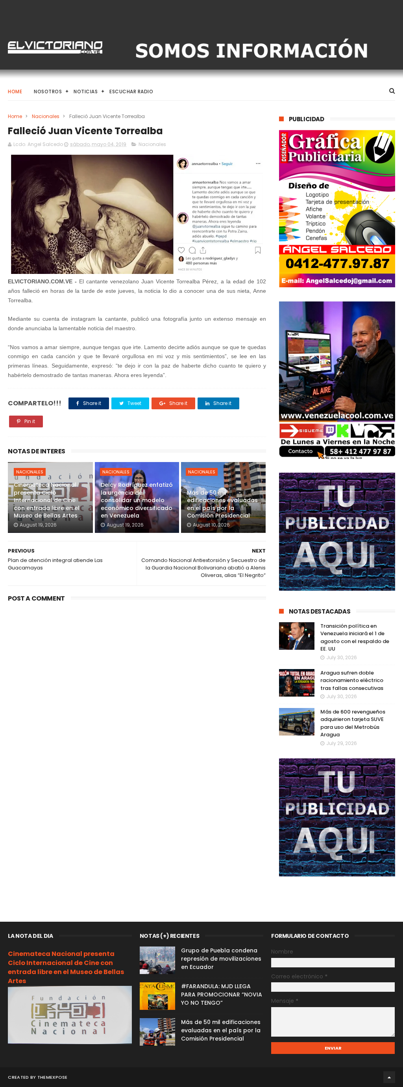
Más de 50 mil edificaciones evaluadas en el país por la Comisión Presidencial (222, 504)
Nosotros (48, 91)
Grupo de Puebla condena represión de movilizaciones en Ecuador (221, 959)
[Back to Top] (389, 1077)
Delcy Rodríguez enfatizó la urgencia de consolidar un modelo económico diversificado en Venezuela (137, 500)
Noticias (86, 91)
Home (15, 91)
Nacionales (45, 116)
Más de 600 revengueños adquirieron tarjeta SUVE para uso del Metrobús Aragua (352, 723)
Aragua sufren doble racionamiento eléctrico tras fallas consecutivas (351, 680)
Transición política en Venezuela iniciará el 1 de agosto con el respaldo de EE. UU (354, 637)
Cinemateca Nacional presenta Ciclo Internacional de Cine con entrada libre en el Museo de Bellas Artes (46, 500)
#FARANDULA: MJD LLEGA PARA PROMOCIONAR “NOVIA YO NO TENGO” (221, 994)
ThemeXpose (52, 1077)
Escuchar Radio (131, 91)
